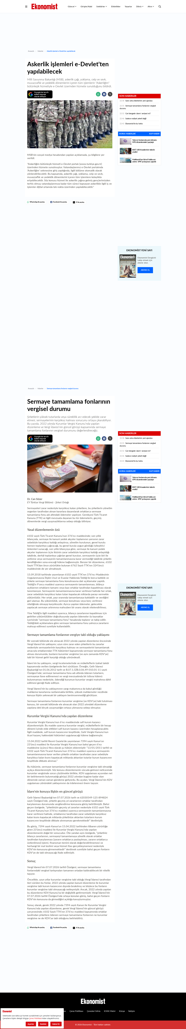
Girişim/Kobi (86, 7)
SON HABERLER (127, 96)
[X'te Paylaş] (110, 94)
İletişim (131, 1011)
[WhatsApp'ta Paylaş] (98, 94)
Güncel (71, 7)
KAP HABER (154, 134)
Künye (122, 1011)
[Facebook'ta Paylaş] (104, 94)
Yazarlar (128, 7)
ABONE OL (145, 270)
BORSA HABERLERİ (127, 134)
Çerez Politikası (76, 1011)
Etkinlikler (115, 7)
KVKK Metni (109, 1011)
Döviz (138, 7)
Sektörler (100, 7)
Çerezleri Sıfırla (93, 1011)
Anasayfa (31, 51)
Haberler (40, 51)
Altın (150, 7)
